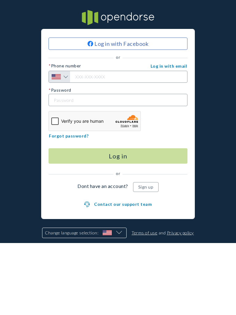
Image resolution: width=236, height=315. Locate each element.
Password (61, 90)
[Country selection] (59, 76)
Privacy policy (180, 232)
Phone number (66, 65)
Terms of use (144, 232)
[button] (169, 66)
